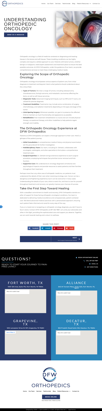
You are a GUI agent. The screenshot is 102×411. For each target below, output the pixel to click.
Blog (73, 3)
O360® (35, 409)
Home (43, 3)
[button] (34, 228)
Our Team (50, 3)
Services (58, 3)
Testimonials (66, 3)
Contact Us (96, 3)
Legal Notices (72, 409)
